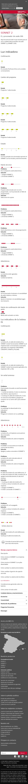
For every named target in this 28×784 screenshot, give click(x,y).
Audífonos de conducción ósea (9, 677)
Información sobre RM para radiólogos (11, 688)
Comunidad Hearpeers (7, 730)
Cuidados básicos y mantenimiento (12, 593)
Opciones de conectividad (7, 680)
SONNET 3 (3, 663)
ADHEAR (3, 667)
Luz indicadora (5, 580)
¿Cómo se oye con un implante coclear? (11, 715)
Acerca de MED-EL (7, 621)
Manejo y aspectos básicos (9, 550)
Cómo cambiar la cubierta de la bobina (12, 568)
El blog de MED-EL (5, 732)
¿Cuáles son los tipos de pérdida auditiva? (12, 702)
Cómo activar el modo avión (9, 589)
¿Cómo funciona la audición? (8, 704)
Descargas (4, 611)
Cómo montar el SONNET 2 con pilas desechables (11, 563)
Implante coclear (5, 672)
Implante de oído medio (7, 675)
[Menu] (2, 12)
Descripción (4, 553)
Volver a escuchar (5, 734)
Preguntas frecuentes (7, 607)
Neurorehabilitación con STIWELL (9, 726)
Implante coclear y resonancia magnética (11, 717)
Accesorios (4, 596)
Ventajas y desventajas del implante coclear (12, 713)
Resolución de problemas (8, 603)
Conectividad (5, 600)
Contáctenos (4, 745)
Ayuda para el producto (7, 682)
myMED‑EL (3, 736)
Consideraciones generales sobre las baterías (11, 585)
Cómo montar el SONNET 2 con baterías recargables (12, 558)
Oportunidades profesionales (8, 743)
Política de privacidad (17, 765)
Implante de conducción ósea (8, 674)
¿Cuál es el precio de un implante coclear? (12, 711)
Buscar (23, 753)
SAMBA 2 (3, 665)
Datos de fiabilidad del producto (9, 719)
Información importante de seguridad (10, 684)
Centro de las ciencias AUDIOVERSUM (10, 728)
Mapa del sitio (7, 765)
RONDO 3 (3, 661)
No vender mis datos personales (18, 767)
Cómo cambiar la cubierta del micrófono (12, 577)
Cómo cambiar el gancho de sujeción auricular (11, 572)
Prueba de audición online (8, 698)
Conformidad (4, 686)
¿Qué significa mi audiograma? (9, 700)
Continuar (19, 8)
